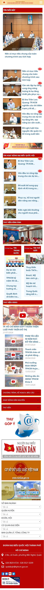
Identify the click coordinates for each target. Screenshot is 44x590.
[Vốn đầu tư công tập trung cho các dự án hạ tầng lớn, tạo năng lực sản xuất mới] (27, 49)
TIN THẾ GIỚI (36, 249)
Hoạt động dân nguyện (14, 400)
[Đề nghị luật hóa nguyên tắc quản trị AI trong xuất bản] (31, 49)
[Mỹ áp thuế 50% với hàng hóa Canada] (32, 259)
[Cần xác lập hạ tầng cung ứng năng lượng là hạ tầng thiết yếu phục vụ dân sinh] (18, 49)
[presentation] (4, 235)
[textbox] (21, 507)
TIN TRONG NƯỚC (17, 250)
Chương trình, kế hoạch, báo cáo (18, 392)
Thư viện (7, 407)
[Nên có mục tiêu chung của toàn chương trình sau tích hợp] (14, 49)
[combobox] (21, 507)
